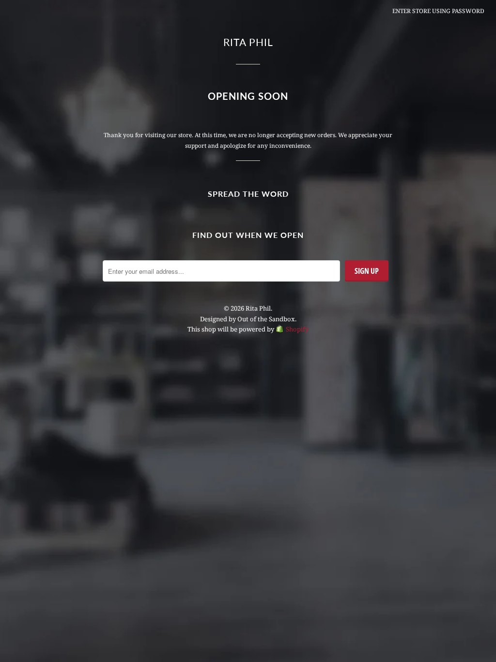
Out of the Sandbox (266, 319)
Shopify (297, 329)
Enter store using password (438, 11)
